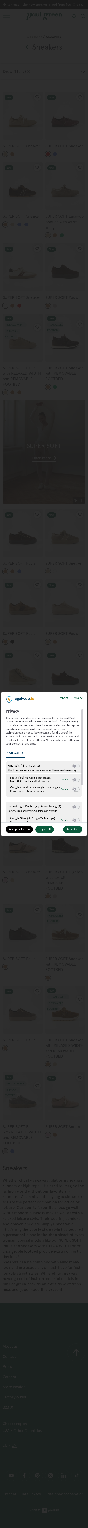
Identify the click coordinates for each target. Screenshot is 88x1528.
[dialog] (44, 764)
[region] (44, 765)
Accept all (73, 829)
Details (64, 779)
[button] (74, 766)
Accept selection (19, 829)
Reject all (45, 829)
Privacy (77, 698)
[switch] (76, 766)
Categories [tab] (15, 753)
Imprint (63, 698)
